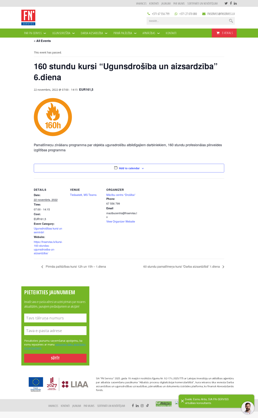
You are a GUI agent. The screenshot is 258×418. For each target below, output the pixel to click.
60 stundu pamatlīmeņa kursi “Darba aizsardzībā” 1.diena (182, 266)
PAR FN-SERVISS (33, 33)
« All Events (42, 41)
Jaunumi (166, 3)
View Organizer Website (120, 221)
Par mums (179, 3)
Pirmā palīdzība (123, 33)
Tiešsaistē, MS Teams (83, 195)
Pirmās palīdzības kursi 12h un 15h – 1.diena (75, 266)
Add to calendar (129, 168)
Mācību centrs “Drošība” (120, 195)
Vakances (141, 3)
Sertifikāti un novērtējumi (202, 3)
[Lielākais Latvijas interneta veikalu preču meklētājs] (163, 404)
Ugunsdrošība (61, 33)
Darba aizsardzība (92, 33)
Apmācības (149, 33)
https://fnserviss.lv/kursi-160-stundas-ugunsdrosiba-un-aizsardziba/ (48, 247)
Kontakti (154, 3)
